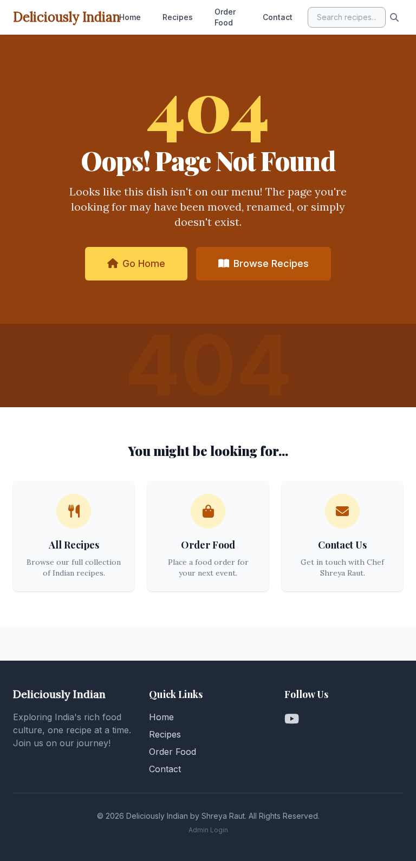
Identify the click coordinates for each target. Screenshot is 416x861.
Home (130, 17)
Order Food (225, 17)
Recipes (177, 17)
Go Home (143, 263)
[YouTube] (291, 719)
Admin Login (208, 830)
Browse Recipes (271, 263)
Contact (277, 17)
